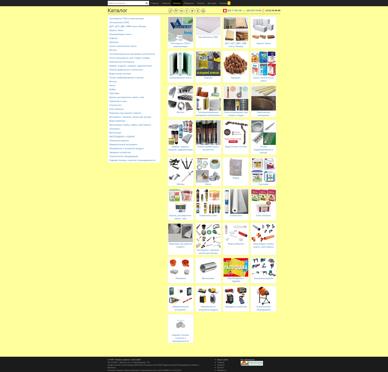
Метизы (113, 81)
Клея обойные (116, 108)
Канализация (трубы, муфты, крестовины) (130, 124)
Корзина (224, 3)
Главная (155, 3)
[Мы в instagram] (176, 10)
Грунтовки (114, 93)
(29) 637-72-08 (253, 10)
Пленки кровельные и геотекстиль (126, 69)
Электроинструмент (119, 140)
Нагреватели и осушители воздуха (126, 148)
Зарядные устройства (120, 152)
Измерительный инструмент (123, 144)
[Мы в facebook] (186, 10)
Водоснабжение (117, 120)
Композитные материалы (121, 61)
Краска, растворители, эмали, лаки (126, 97)
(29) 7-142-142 (234, 10)
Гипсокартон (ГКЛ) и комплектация (126, 18)
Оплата (200, 3)
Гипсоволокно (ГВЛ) (119, 22)
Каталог (177, 3)
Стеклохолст (115, 104)
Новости (166, 3)
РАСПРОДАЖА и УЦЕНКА (122, 136)
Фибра (112, 89)
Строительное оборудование (123, 156)
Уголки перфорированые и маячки (126, 77)
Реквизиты (189, 3)
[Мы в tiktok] (170, 10)
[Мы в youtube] (203, 10)
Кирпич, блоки (116, 30)
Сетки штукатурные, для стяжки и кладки (129, 57)
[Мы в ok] (197, 10)
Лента (112, 85)
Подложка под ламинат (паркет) (125, 112)
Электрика (114, 128)
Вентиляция (115, 132)
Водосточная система (120, 73)
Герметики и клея (118, 101)
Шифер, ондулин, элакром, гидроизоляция (130, 65)
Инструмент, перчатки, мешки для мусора (130, 116)
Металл (113, 49)
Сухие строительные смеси (123, 45)
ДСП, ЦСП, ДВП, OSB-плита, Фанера (127, 26)
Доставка (211, 3)
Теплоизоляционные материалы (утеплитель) (132, 53)
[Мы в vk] (181, 10)
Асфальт (113, 38)
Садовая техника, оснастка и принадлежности (132, 160)
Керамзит (114, 41)
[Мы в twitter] (192, 10)
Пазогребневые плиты (120, 34)
